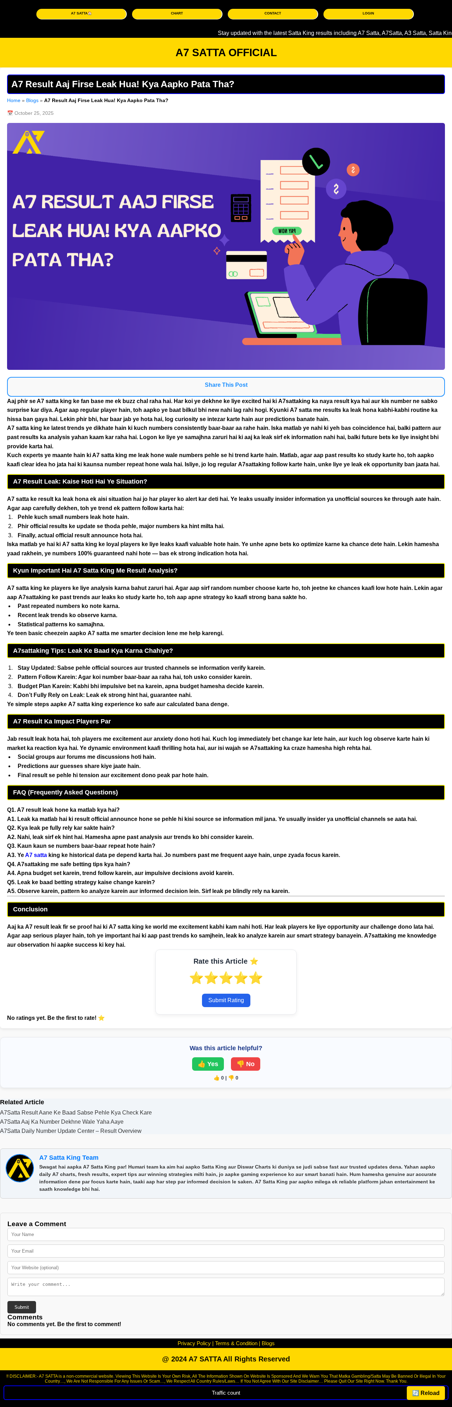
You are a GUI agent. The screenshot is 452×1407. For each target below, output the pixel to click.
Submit (21, 1307)
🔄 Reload (426, 1393)
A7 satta (36, 855)
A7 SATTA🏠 (81, 13)
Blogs (32, 100)
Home (13, 100)
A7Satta (373, 33)
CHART (177, 13)
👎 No (246, 1064)
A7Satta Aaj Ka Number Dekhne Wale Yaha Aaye (62, 1122)
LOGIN (368, 13)
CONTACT (272, 13)
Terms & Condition (236, 1343)
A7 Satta (350, 33)
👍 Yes (208, 1064)
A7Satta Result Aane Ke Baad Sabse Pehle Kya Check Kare (76, 1113)
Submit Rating (226, 1000)
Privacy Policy (194, 1343)
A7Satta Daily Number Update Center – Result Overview (71, 1131)
